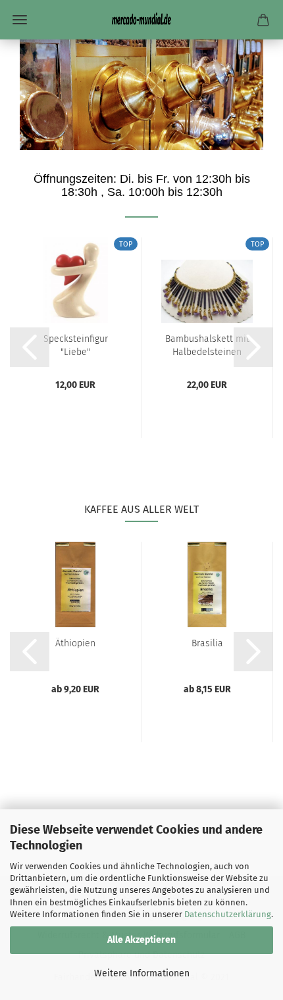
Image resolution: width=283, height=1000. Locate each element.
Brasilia (207, 643)
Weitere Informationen (142, 973)
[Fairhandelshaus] (141, 19)
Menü (19, 19)
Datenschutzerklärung (227, 914)
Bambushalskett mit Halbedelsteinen (207, 344)
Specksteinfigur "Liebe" (75, 344)
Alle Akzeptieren (141, 939)
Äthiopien (75, 643)
